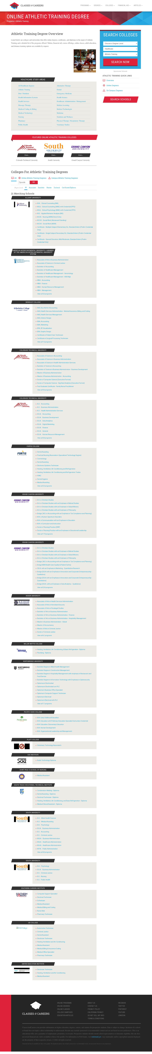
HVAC (39, 476)
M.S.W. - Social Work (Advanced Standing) (51, 220)
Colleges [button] (109, 5)
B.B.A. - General (42, 431)
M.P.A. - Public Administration (47, 849)
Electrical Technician (44, 897)
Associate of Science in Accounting (49, 356)
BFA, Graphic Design (44, 331)
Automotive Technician (45, 928)
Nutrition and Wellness (65, 117)
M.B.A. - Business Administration (48, 838)
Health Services (23, 101)
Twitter (121, 1006)
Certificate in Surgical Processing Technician (52, 338)
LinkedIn (121, 1015)
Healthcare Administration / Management (71, 101)
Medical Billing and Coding (46, 907)
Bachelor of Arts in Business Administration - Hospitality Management (61, 618)
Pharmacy (21, 121)
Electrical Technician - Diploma (47, 797)
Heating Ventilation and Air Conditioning (51, 942)
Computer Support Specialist (47, 894)
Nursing (21, 117)
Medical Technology (25, 113)
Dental (59, 89)
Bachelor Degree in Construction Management (53, 670)
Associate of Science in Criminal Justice (51, 263)
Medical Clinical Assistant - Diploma (49, 804)
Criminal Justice (42, 932)
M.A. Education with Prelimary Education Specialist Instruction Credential (62, 721)
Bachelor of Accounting (45, 267)
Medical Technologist (64, 109)
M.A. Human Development (46, 728)
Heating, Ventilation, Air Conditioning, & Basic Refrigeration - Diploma (61, 649)
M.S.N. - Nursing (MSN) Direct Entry (49, 217)
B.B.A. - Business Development (48, 417)
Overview (110, 80)
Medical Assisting (63, 105)
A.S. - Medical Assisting (45, 821)
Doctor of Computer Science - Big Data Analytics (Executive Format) (61, 383)
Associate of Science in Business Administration (54, 359)
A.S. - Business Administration (47, 407)
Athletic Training (22, 21)
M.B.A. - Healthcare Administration (49, 842)
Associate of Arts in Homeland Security (51, 605)
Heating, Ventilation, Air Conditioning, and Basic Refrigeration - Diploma (62, 801)
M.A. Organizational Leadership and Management (54, 731)
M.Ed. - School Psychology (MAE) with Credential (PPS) (56, 210)
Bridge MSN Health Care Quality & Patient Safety (54, 565)
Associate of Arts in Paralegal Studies (50, 608)
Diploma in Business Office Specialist (50, 690)
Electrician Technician (44, 938)
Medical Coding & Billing (27, 109)
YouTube (121, 1012)
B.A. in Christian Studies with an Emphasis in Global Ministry (58, 507)
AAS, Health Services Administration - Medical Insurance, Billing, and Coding (63, 311)
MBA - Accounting (43, 280)
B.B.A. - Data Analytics (45, 421)
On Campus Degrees (114, 90)
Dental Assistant (43, 935)
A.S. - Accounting (43, 404)
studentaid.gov (96, 1037)
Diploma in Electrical (44, 697)
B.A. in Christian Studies (45, 500)
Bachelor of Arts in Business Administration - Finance (55, 615)
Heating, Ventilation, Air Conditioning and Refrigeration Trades (59, 472)
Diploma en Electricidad (45, 683)
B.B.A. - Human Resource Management (51, 434)
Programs (10, 21)
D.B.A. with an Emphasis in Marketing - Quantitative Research (58, 568)
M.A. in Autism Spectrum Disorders (49, 517)
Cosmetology (42, 459)
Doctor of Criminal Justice (46, 632)
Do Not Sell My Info (96, 1015)
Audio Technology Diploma (46, 760)
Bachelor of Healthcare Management (50, 270)
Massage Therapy (24, 105)
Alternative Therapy (64, 85)
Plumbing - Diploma (44, 653)
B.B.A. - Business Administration (48, 828)
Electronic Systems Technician (48, 465)
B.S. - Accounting (43, 832)
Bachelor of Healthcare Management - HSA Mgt (54, 277)
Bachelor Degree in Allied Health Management (53, 667)
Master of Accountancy (45, 625)
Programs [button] (84, 5)
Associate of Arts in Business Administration (52, 260)
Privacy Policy (94, 1009)
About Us (91, 1003)
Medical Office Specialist (45, 952)
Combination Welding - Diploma (48, 790)
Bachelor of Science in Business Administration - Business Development (62, 369)
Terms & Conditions (96, 1018)
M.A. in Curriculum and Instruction (49, 524)
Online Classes (63, 1009)
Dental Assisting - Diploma (46, 794)
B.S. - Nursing (41, 876)
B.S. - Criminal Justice (44, 835)
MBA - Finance (42, 283)
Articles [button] (137, 5)
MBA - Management (44, 290)
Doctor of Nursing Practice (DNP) (48, 527)
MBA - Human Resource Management (50, 287)
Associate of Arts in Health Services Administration (55, 601)
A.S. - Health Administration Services (50, 411)
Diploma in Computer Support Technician (51, 693)
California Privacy (95, 1012)
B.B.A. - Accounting (44, 414)
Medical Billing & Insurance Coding (49, 948)
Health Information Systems (28, 97)
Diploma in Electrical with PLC (47, 700)
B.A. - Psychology (43, 825)
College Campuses (65, 1012)
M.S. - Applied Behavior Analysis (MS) (50, 213)
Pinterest (122, 1009)
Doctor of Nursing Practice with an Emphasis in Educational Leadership (61, 530)
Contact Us (92, 1006)
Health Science (62, 97)
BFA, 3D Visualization (44, 328)
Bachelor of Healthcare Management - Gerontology (55, 273)
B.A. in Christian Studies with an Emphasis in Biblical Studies (58, 503)
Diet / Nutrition (23, 93)
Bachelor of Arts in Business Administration (52, 611)
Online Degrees (112, 85)
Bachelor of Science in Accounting (49, 366)
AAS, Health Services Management (49, 315)
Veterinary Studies (63, 124)
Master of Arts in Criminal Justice (49, 629)
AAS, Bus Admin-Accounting (47, 308)
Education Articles (65, 1015)
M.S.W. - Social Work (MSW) (46, 224)
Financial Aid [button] (123, 5)
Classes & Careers (26, 5)
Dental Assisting (43, 452)
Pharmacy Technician (44, 914)
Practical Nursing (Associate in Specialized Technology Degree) (59, 455)
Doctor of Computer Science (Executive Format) (54, 379)
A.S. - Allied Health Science (46, 818)
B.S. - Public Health (43, 880)
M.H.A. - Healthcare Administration (49, 845)
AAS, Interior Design (44, 318)
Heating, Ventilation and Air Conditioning (51, 973)
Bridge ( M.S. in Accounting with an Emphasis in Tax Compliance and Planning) (64, 513)
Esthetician (41, 900)
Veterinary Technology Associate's (49, 745)
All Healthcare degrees (26, 85)
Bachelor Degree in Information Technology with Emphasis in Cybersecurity (63, 680)
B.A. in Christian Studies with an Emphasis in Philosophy (56, 510)
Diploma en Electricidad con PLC (48, 686)
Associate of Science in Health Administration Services (56, 363)
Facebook (122, 1003)
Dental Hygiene (42, 479)
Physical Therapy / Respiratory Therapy (71, 121)
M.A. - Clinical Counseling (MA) (47, 203)
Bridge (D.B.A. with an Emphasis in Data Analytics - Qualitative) (59, 584)
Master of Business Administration (49, 373)
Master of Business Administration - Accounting (54, 376)
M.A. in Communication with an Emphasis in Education (56, 520)
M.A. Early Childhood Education (48, 718)
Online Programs (64, 1003)
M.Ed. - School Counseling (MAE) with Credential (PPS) (56, 207)
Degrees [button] (97, 5)
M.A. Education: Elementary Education (50, 724)
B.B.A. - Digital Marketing (45, 424)
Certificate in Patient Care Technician (50, 335)
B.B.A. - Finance (42, 428)
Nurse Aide (41, 911)
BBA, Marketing (42, 325)
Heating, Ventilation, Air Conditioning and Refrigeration (56, 469)
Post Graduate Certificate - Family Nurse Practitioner (55, 386)
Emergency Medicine (64, 93)
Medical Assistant (43, 775)
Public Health (23, 124)
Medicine (60, 113)
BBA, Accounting (43, 321)
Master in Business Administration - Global (52, 622)
